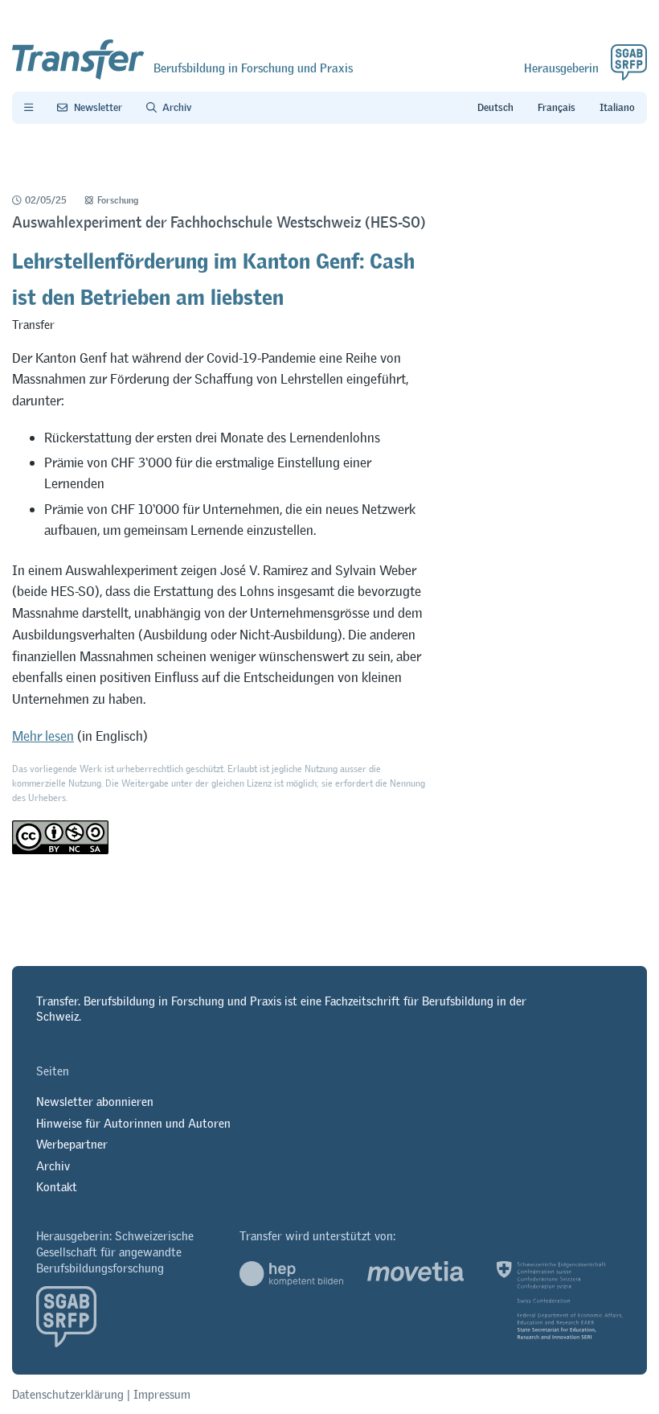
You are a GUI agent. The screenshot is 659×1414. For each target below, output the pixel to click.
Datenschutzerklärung (68, 1394)
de (495, 108)
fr (556, 108)
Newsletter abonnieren (94, 1101)
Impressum (161, 1394)
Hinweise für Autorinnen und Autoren (133, 1123)
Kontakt (56, 1186)
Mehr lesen (43, 736)
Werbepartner (72, 1144)
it (617, 108)
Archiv (53, 1166)
